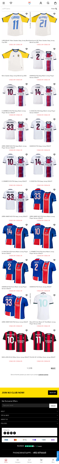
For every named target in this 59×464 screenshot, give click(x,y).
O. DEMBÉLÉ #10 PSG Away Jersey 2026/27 (14, 181)
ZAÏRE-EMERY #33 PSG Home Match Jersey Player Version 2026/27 (42, 217)
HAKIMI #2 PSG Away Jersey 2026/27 (40, 146)
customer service (43, 374)
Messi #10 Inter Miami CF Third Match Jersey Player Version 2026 (43, 323)
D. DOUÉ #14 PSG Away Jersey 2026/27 (41, 181)
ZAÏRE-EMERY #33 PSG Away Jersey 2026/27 (15, 216)
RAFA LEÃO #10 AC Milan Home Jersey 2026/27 (15, 357)
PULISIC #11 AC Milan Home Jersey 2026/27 (42, 357)
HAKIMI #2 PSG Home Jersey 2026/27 (40, 287)
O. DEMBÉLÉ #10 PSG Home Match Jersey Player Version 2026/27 (42, 252)
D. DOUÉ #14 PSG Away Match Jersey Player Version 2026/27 (42, 111)
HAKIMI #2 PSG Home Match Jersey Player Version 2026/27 (14, 287)
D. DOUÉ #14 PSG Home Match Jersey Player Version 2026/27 (15, 252)
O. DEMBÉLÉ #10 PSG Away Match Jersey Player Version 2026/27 (14, 111)
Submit (53, 406)
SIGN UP (53, 392)
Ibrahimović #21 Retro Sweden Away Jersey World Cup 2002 (42, 41)
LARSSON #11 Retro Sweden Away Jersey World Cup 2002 (15, 41)
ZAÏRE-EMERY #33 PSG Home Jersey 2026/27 (15, 322)
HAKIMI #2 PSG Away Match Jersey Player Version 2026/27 (42, 76)
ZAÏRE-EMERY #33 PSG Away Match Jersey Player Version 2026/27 (14, 147)
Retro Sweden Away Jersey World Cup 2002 (14, 75)
